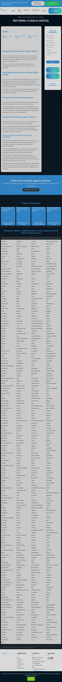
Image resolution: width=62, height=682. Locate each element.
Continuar (31, 678)
